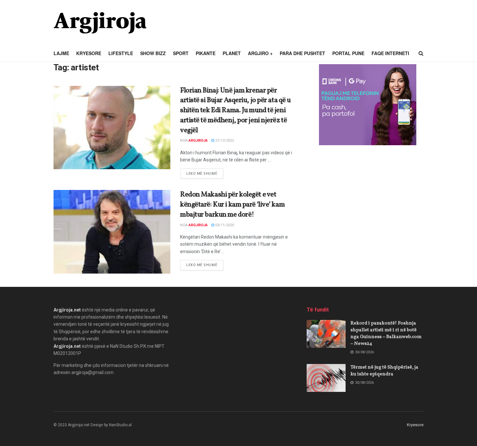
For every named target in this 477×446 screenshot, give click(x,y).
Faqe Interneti (390, 53)
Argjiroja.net (67, 309)
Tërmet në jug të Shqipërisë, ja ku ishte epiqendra (384, 371)
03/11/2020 (224, 225)
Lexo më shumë (204, 173)
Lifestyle (120, 53)
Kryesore (88, 53)
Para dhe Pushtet (302, 53)
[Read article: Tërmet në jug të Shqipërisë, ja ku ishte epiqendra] (326, 378)
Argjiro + (260, 53)
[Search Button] (421, 53)
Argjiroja (198, 140)
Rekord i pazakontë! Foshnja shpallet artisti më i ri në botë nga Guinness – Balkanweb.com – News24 (386, 333)
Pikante (205, 53)
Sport (181, 53)
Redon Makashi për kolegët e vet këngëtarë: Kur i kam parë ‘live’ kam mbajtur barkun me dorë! (232, 205)
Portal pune (348, 53)
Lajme (61, 53)
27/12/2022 (224, 140)
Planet (232, 53)
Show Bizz (153, 53)
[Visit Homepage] (100, 22)
